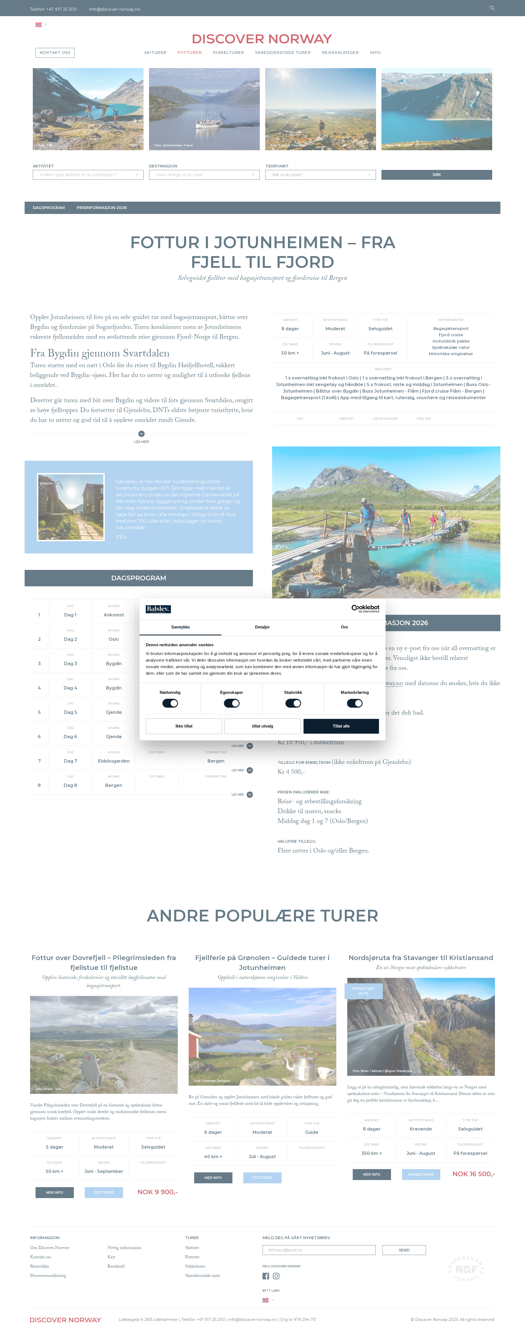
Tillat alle (341, 726)
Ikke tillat (184, 726)
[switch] (232, 703)
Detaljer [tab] (262, 627)
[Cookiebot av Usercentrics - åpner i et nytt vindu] (356, 609)
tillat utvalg (262, 726)
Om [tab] (344, 627)
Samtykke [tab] (180, 627)
